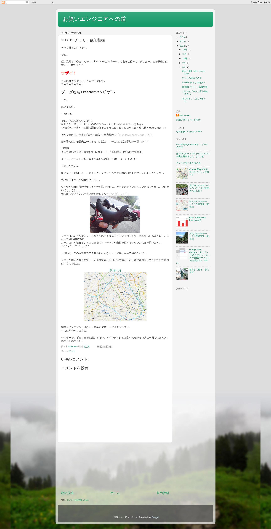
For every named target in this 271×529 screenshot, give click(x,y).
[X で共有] (104, 346)
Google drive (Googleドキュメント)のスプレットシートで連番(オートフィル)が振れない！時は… (193, 256)
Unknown (184, 115)
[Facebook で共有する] (107, 346)
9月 (184, 63)
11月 (184, 54)
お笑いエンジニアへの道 (94, 19)
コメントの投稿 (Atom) (78, 500)
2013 (182, 41)
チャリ (72, 351)
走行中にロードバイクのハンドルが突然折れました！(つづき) (192, 154)
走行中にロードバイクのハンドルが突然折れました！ (199, 188)
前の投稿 (163, 493)
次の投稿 (67, 493)
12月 (185, 49)
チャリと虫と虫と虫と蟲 (188, 163)
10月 (185, 58)
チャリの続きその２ (192, 78)
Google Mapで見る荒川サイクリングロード (199, 172)
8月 (184, 67)
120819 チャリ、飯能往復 (195, 87)
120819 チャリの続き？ (193, 82)
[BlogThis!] (101, 346)
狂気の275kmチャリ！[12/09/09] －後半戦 (199, 236)
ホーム (115, 493)
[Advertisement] (115, 466)
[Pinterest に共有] (110, 346)
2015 (182, 37)
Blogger (155, 517)
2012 (182, 46)
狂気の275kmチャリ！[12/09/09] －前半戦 (199, 204)
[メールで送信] (98, 346)
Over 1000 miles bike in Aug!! (197, 218)
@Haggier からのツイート (189, 131)
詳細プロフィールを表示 (188, 119)
